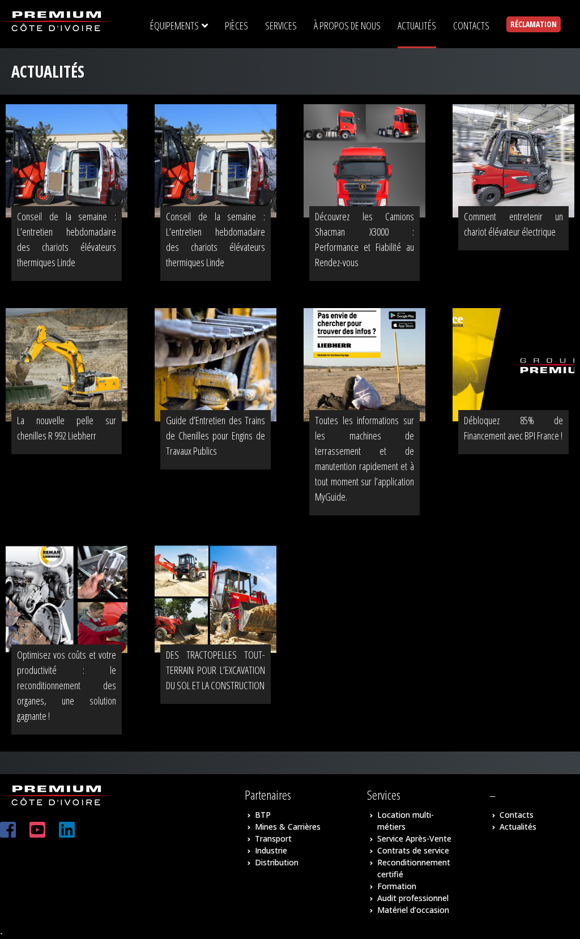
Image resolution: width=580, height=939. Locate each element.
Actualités (518, 826)
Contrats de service (413, 850)
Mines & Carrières (288, 826)
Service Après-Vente (414, 838)
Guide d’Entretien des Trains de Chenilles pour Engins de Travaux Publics (215, 435)
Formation (396, 886)
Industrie (271, 850)
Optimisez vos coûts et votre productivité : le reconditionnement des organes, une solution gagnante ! (66, 685)
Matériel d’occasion (413, 909)
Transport (273, 838)
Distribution (276, 862)
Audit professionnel (413, 898)
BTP (263, 814)
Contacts (517, 814)
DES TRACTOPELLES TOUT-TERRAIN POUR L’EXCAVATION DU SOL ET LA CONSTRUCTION (215, 670)
